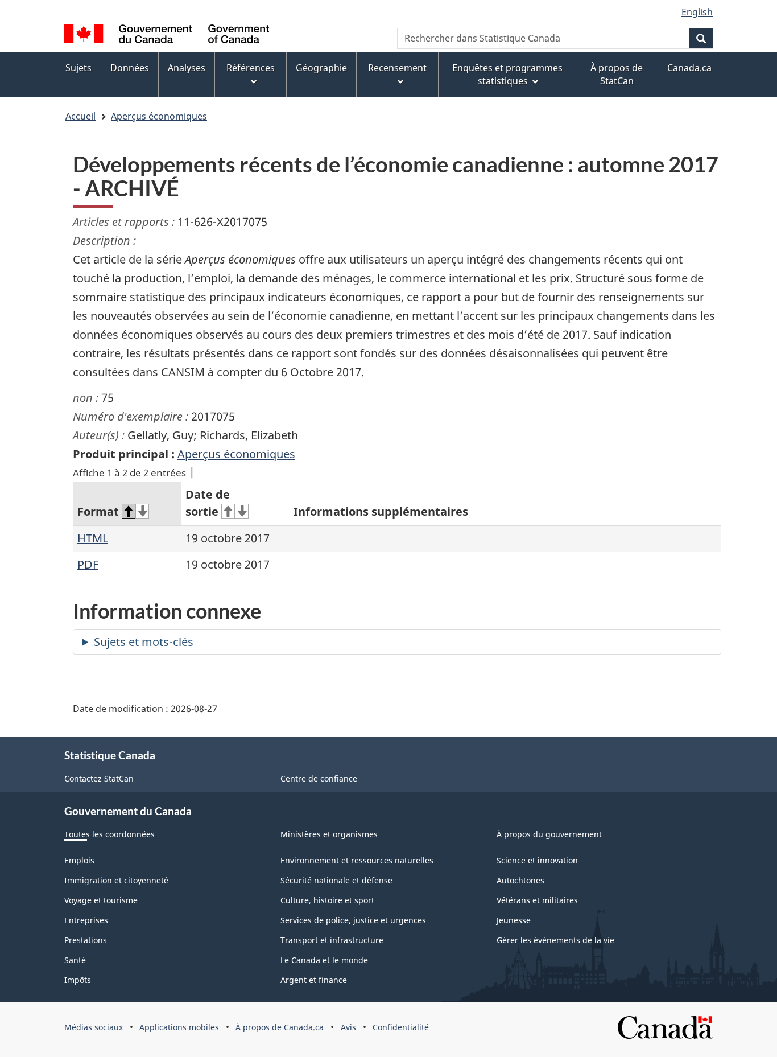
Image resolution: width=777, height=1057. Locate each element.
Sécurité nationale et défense (336, 880)
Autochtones (520, 880)
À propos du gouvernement (549, 834)
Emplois (79, 860)
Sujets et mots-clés (143, 641)
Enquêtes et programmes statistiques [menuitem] (507, 74)
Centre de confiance (318, 778)
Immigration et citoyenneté (116, 880)
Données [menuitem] (129, 67)
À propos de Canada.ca (279, 1027)
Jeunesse (514, 920)
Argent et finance (313, 979)
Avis (348, 1027)
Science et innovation (537, 860)
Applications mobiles (179, 1027)
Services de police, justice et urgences (353, 920)
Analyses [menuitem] (186, 67)
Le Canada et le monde (324, 960)
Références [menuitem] (250, 67)
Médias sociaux (93, 1027)
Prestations (85, 940)
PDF (87, 564)
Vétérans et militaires (537, 900)
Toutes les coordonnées (109, 834)
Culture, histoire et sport (327, 900)
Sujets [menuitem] (78, 67)
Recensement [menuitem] (397, 67)
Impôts (77, 979)
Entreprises (86, 920)
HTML (92, 538)
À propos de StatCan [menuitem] (616, 74)
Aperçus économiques (159, 116)
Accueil (80, 116)
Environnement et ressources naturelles (356, 860)
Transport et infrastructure (331, 940)
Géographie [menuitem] (321, 67)
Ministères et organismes (329, 834)
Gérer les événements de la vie (555, 940)
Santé (75, 960)
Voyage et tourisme (101, 900)
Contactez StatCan (99, 778)
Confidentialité (401, 1027)
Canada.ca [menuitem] (689, 67)
